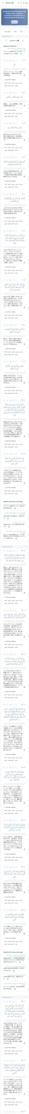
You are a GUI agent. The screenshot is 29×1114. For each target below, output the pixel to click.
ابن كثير (21, 83)
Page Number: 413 (7, 997)
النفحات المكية (10, 86)
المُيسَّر (9, 83)
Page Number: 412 (7, 547)
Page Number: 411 (7, 36)
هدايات (16, 86)
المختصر (13, 83)
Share (13, 22)
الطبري (5, 86)
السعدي (17, 83)
